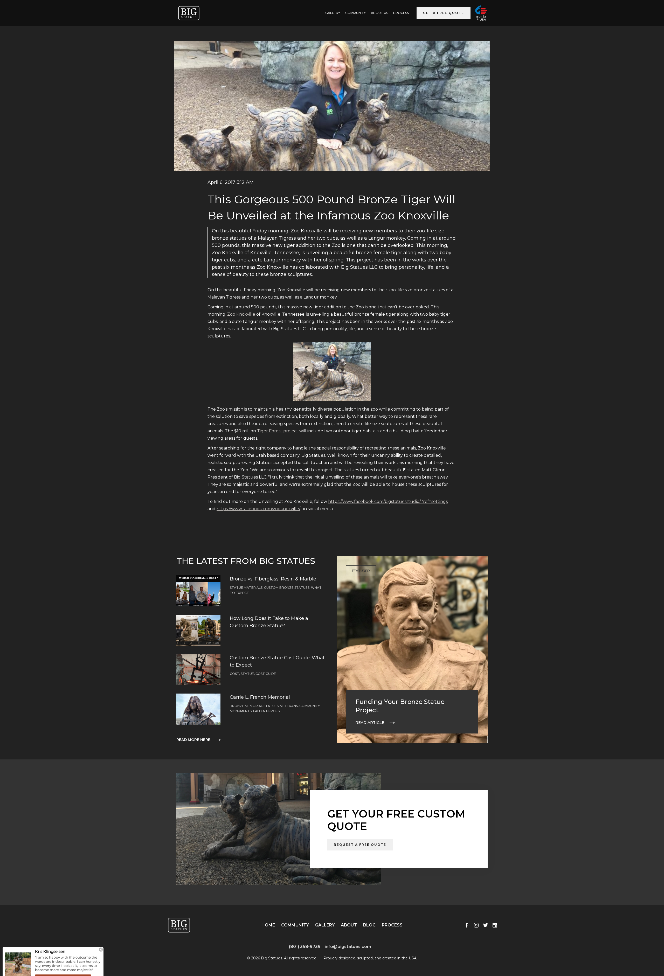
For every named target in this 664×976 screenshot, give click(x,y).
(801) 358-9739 (305, 946)
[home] (188, 13)
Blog (369, 925)
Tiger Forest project (277, 430)
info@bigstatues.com (348, 946)
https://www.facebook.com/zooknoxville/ (258, 508)
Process (401, 13)
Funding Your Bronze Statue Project (400, 706)
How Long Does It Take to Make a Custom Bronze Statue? (269, 621)
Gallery (325, 925)
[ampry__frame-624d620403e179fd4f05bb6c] (53, 955)
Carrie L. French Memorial (260, 697)
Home (268, 925)
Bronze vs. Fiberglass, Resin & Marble (273, 579)
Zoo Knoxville (241, 314)
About (349, 925)
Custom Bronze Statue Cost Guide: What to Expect (277, 661)
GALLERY (332, 13)
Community (355, 13)
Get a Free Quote (443, 13)
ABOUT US (379, 13)
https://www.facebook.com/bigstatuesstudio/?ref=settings (388, 501)
